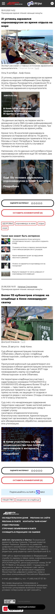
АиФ (37, 68)
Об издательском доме (15, 518)
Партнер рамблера (24, 601)
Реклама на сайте (40, 518)
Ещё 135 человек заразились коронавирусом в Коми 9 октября (26, 179)
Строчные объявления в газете (19, 528)
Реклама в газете (11, 521)
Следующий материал (26, 607)
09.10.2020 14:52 (8, 10)
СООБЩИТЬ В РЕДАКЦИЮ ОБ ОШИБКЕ (21, 532)
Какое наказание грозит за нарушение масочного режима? (27, 257)
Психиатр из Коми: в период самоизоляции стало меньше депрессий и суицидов (29, 248)
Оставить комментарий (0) (28, 213)
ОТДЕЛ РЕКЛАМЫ (10, 525)
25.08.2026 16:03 (8, 287)
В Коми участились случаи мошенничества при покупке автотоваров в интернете (23, 445)
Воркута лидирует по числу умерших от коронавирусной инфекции (28, 273)
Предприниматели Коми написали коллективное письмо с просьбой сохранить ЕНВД (30, 241)
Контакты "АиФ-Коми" (35, 521)
